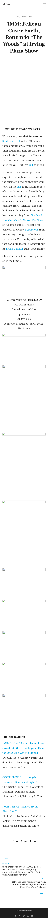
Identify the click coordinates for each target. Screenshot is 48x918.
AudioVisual (26, 17)
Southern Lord (11, 141)
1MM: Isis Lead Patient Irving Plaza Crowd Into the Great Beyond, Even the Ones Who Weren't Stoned (23, 748)
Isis (19, 187)
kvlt (31, 165)
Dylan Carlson (14, 249)
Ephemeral (31, 229)
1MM (17, 17)
